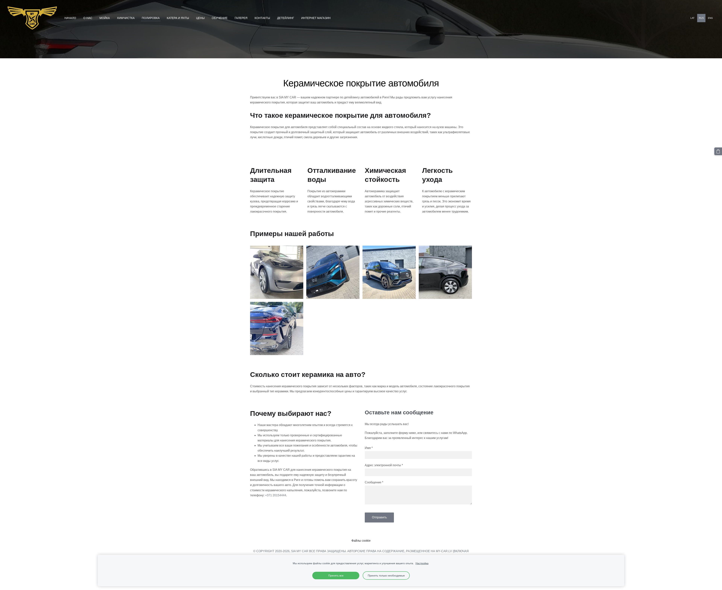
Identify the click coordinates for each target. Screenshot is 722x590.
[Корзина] (718, 151)
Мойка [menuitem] (104, 18)
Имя (369, 448)
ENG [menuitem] (710, 18)
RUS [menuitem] (701, 18)
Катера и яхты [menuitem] (178, 18)
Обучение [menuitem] (220, 18)
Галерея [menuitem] (241, 18)
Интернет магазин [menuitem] (316, 18)
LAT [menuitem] (692, 18)
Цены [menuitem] (200, 18)
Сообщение (374, 482)
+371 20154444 (275, 495)
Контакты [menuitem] (262, 18)
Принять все (336, 575)
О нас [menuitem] (87, 18)
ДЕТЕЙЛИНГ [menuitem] (285, 18)
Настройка (422, 563)
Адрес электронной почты (384, 465)
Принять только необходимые (386, 575)
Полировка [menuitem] (151, 18)
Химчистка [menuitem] (126, 18)
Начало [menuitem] (70, 18)
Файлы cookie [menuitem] (361, 540)
